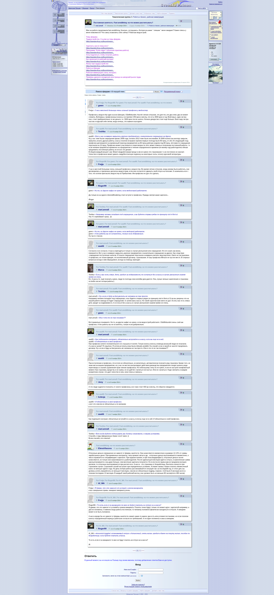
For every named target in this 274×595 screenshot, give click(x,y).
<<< (134, 97)
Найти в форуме (162, 13)
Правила (171, 13)
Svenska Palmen (58, 45)
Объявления (61, 26)
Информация (60, 31)
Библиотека (61, 30)
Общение (85, 8)
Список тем (115, 590)
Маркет (62, 21)
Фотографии (61, 20)
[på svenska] (52, 1)
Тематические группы (121, 13)
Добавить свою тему (136, 13)
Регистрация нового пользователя (138, 586)
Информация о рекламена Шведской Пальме (59, 71)
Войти (220, 2)
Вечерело (215, 82)
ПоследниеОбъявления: (213, 23)
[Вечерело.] (216, 81)
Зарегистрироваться (215, 4)
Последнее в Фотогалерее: (215, 64)
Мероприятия (60, 14)
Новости (62, 32)
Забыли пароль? (138, 585)
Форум (92, 8)
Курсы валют (56, 61)
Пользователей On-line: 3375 (138, 1)
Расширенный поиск (172, 92)
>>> (142, 97)
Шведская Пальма (74, 8)
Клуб (63, 13)
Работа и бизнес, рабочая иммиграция (148, 17)
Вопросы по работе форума (129, 590)
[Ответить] (181, 21)
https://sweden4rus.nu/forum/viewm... (100, 41)
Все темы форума (107, 13)
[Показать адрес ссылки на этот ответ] (183, 101)
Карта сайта (202, 8)
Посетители (61, 15)
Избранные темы (149, 13)
